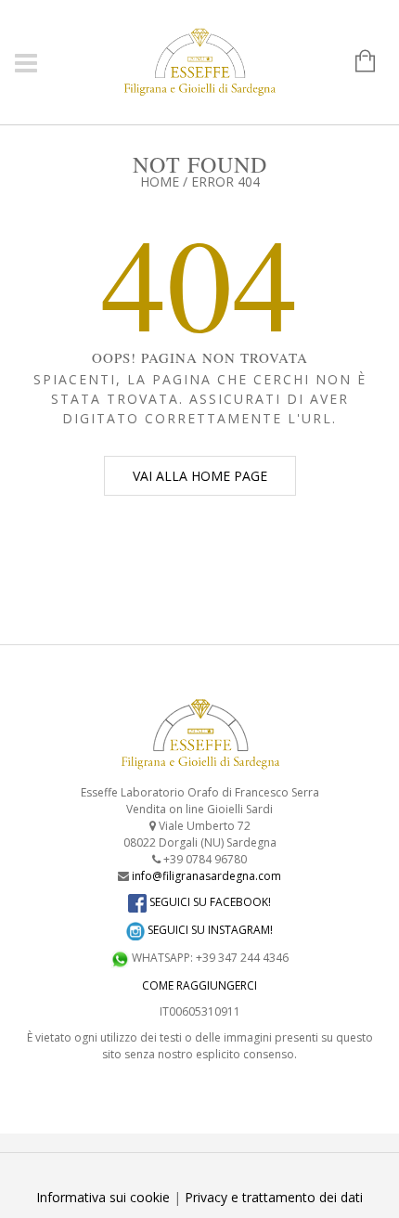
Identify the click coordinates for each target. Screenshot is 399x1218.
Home (159, 181)
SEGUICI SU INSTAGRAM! (209, 930)
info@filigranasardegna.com (206, 876)
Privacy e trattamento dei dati (274, 1197)
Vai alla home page (200, 476)
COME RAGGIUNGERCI (199, 985)
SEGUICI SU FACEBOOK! (209, 902)
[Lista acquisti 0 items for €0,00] (356, 62)
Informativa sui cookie (103, 1197)
